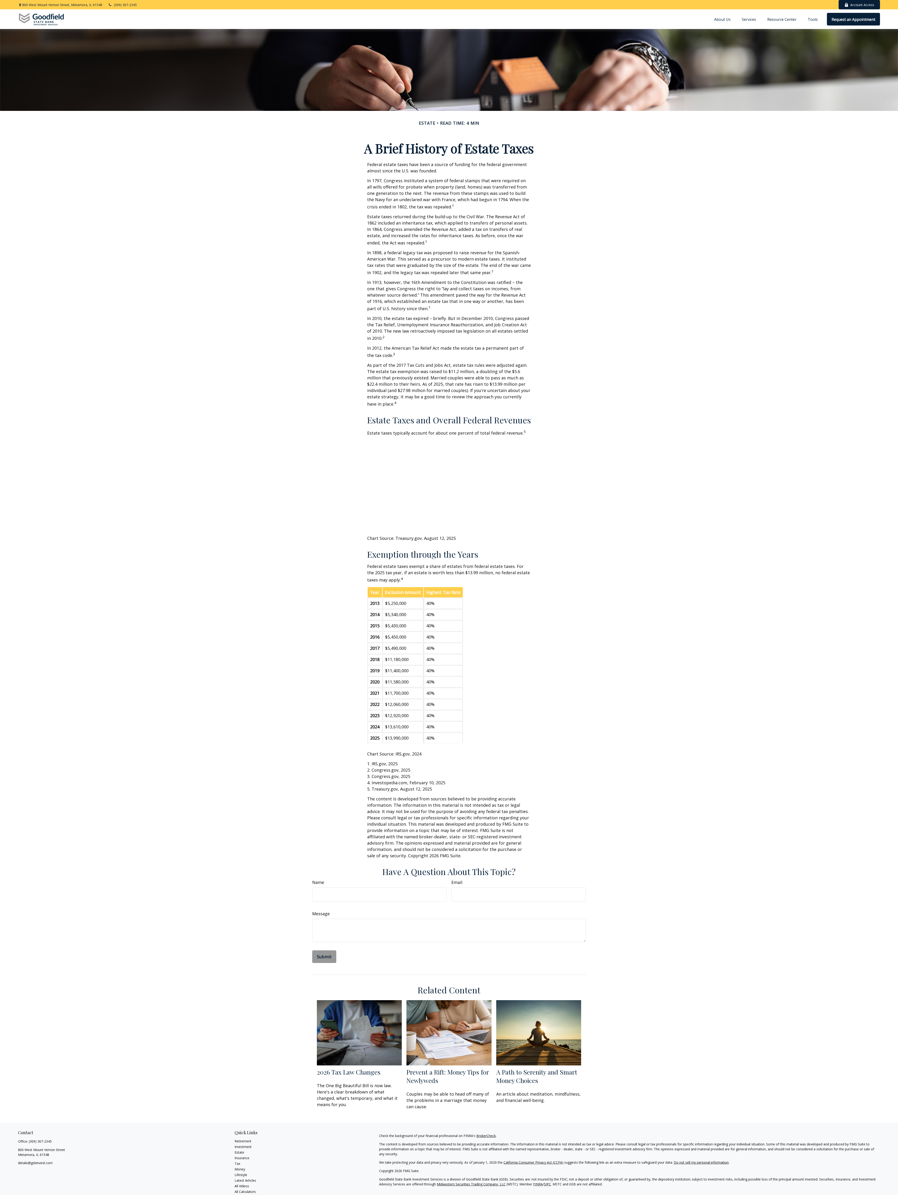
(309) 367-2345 (125, 5)
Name (318, 882)
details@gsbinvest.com (35, 1163)
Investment (243, 1146)
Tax (237, 1163)
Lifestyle (241, 1175)
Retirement (243, 1141)
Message (321, 913)
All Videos (242, 1186)
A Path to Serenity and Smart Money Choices (536, 1076)
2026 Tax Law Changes (348, 1072)
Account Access (862, 5)
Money (240, 1169)
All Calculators (245, 1191)
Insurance (242, 1158)
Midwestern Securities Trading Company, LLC (471, 1184)
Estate (239, 1152)
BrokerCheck (486, 1135)
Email (456, 882)
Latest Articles (245, 1180)
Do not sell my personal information (701, 1162)
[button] (722, 19)
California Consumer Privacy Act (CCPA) (533, 1162)
